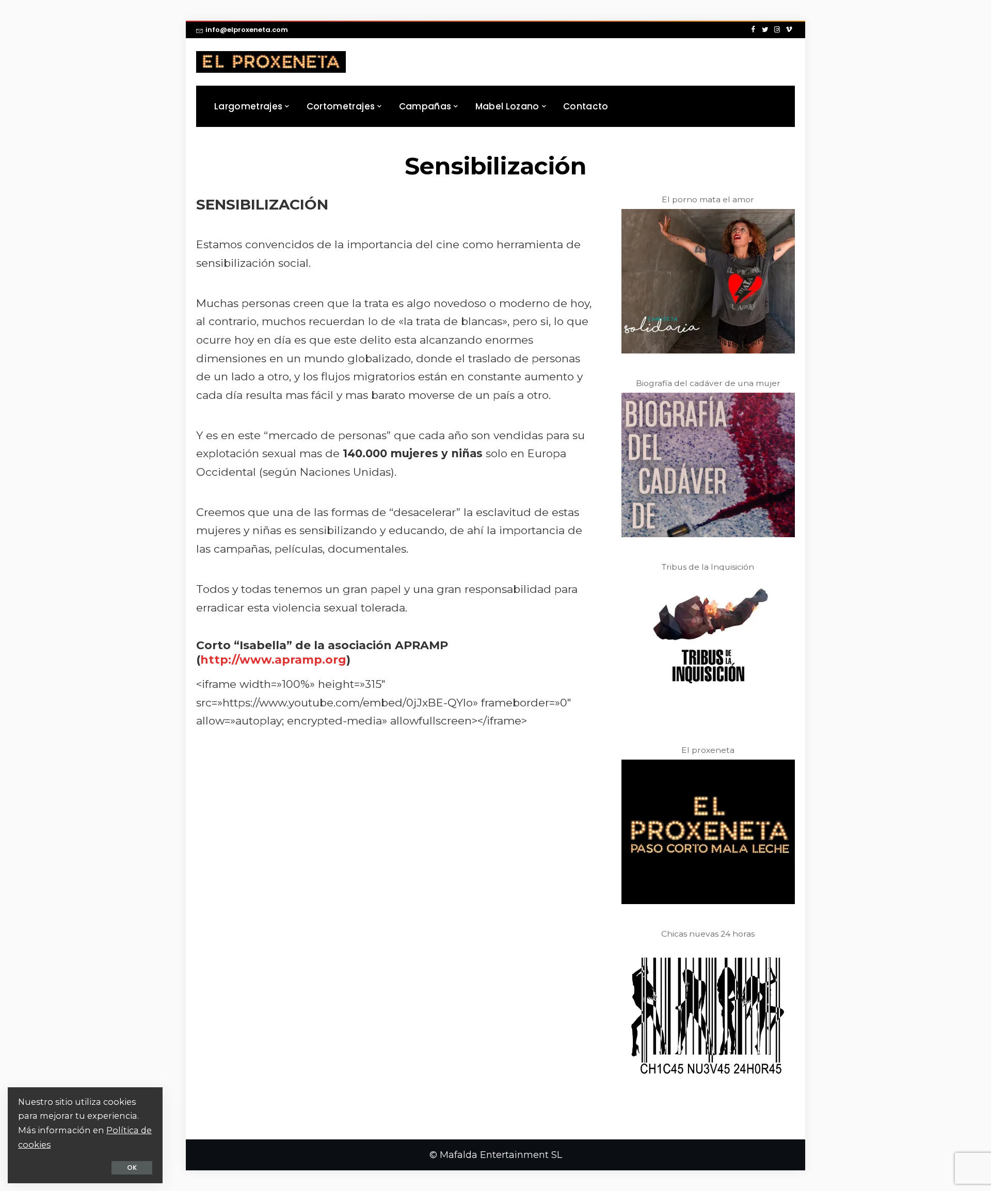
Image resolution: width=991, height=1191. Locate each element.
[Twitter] (765, 30)
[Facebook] (753, 30)
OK (132, 1167)
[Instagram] (777, 30)
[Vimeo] (789, 30)
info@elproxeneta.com (246, 30)
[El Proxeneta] (271, 62)
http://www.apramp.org (273, 660)
